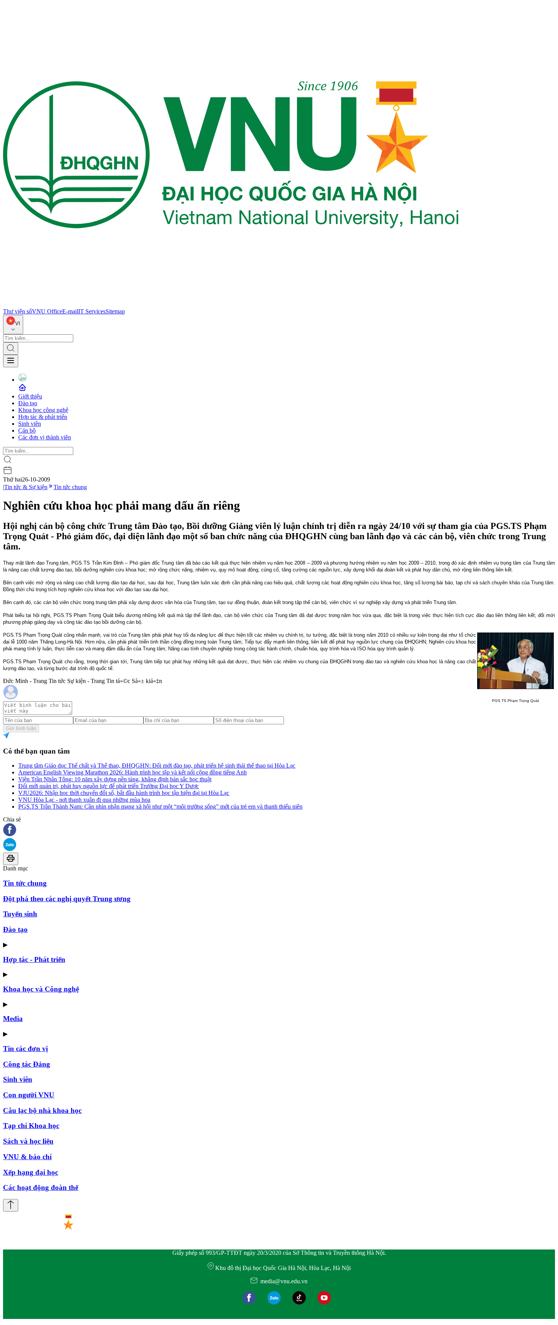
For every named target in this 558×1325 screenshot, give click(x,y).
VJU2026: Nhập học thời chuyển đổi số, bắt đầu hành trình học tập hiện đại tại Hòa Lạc (123, 793)
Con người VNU (28, 1095)
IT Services (92, 311)
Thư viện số (17, 311)
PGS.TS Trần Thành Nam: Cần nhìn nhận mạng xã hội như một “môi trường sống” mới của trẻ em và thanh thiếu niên (160, 806)
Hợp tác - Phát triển (34, 959)
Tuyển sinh (20, 914)
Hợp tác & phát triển (42, 417)
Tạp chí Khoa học (31, 1126)
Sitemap (115, 311)
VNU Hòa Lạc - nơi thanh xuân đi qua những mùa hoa (84, 799)
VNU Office (47, 311)
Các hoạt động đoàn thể (40, 1187)
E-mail (70, 311)
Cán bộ (27, 430)
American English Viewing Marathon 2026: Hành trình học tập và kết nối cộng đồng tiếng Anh (132, 772)
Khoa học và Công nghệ (41, 989)
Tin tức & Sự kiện (25, 487)
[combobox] (13, 324)
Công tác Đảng (26, 1064)
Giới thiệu (30, 396)
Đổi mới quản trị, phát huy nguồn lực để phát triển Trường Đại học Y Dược (108, 786)
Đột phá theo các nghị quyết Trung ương (67, 899)
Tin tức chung (70, 487)
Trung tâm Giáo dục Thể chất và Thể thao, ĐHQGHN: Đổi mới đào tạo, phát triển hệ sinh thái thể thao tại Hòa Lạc (156, 765)
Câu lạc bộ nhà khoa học (42, 1110)
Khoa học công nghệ (43, 410)
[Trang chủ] (231, 304)
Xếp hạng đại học (30, 1172)
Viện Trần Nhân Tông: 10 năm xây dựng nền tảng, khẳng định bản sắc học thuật (114, 779)
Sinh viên (29, 423)
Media (13, 1019)
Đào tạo (27, 403)
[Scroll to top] (10, 1205)
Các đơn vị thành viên (44, 437)
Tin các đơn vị (25, 1049)
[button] (279, 830)
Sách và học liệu (28, 1141)
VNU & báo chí (27, 1157)
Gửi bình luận (21, 728)
